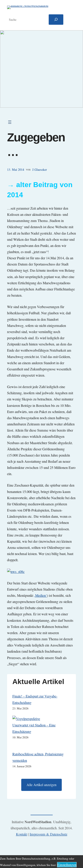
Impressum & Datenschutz (48, 834)
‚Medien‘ (40, 595)
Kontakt (21, 834)
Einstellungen (66, 864)
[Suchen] (56, 19)
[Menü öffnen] (9, 122)
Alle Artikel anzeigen (41, 784)
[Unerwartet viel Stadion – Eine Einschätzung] (26, 719)
